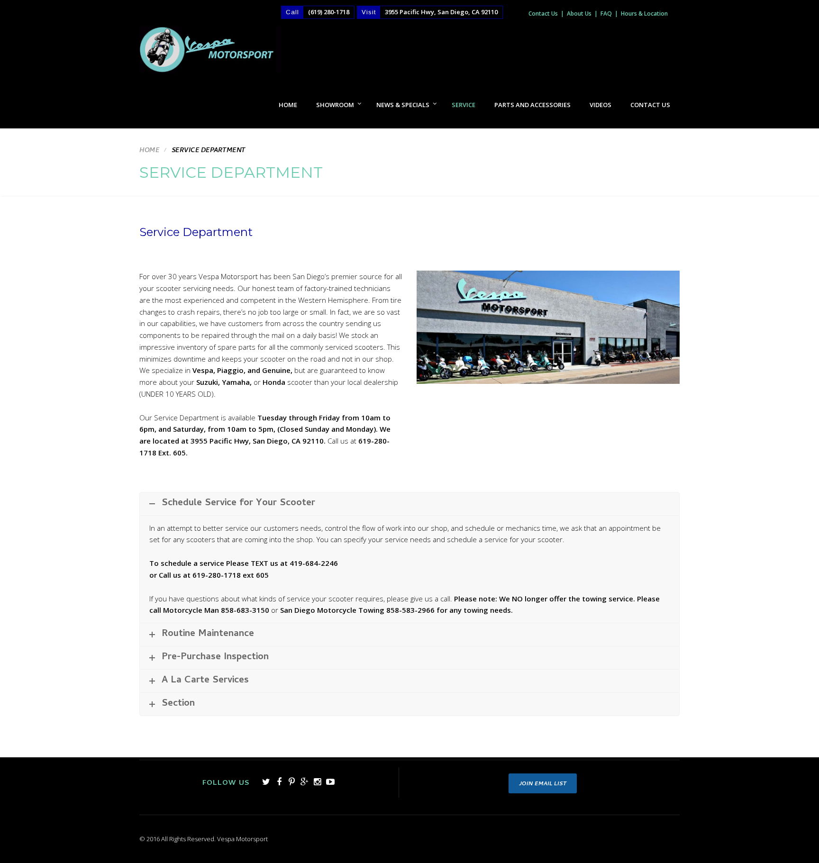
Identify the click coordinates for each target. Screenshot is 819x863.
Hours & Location (644, 13)
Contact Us (543, 13)
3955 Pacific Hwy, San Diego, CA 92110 (441, 12)
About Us (579, 13)
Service (463, 104)
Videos (600, 104)
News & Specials (402, 104)
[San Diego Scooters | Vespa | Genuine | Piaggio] (210, 54)
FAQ (606, 13)
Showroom (335, 104)
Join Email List (542, 784)
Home (288, 104)
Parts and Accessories (532, 104)
